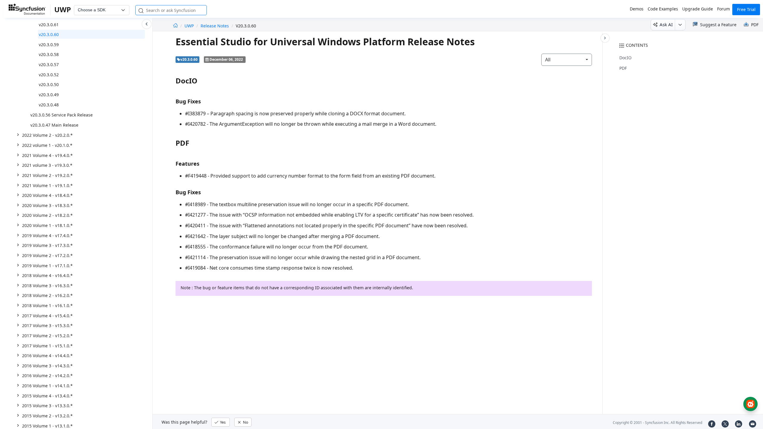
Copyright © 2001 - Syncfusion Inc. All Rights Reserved (657, 422)
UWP (189, 26)
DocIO (625, 57)
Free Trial (746, 9)
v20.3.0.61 (49, 24)
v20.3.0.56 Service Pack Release (61, 115)
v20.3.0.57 (49, 64)
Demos (636, 9)
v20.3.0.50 (49, 84)
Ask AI (666, 24)
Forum (723, 9)
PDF (623, 68)
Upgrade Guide (697, 9)
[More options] (680, 24)
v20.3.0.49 (49, 94)
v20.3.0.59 (49, 44)
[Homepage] (175, 26)
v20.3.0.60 (49, 34)
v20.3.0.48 (49, 105)
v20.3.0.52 (49, 74)
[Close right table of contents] (605, 38)
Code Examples (663, 9)
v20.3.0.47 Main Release (54, 125)
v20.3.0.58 (49, 54)
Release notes (215, 26)
